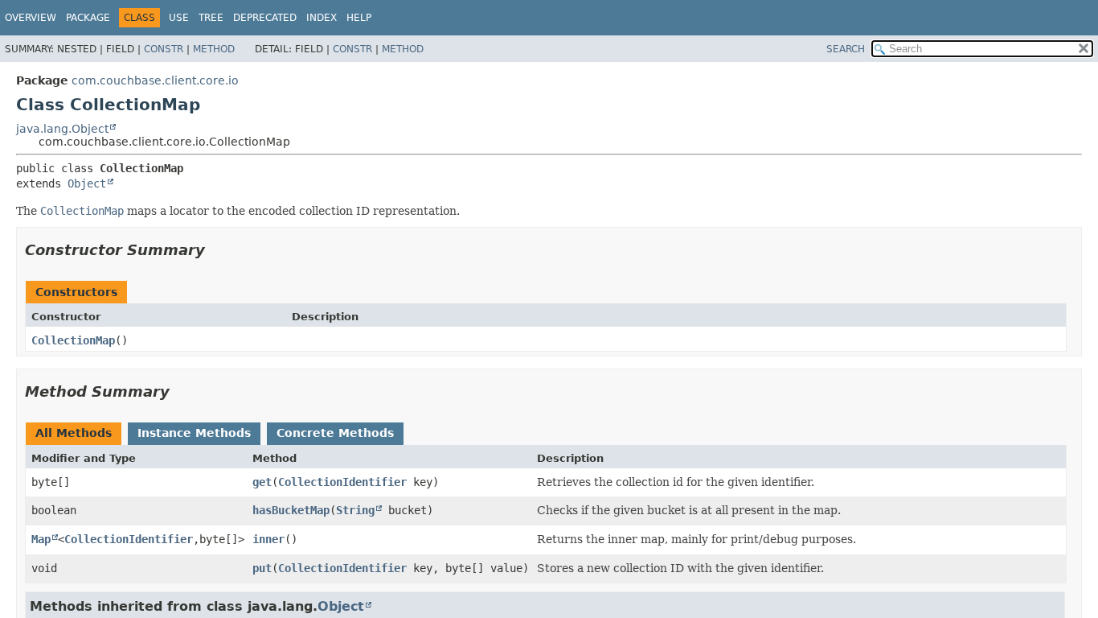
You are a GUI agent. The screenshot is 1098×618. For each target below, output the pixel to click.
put (262, 568)
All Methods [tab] (73, 432)
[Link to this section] (216, 249)
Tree (211, 17)
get (262, 482)
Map (41, 539)
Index (321, 17)
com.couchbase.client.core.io (155, 80)
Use (179, 17)
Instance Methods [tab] (194, 432)
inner (268, 539)
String (355, 510)
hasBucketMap (291, 510)
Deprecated (265, 17)
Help (358, 17)
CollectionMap (73, 340)
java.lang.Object (62, 128)
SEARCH (845, 49)
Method (214, 49)
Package (88, 17)
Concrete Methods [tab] (335, 432)
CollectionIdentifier (342, 482)
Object (87, 183)
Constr (163, 49)
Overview (30, 17)
